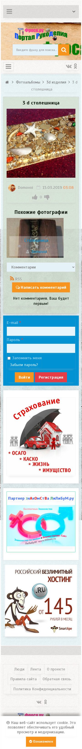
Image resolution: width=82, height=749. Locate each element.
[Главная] (8, 82)
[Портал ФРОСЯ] (41, 34)
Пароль (13, 339)
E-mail (12, 322)
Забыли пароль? (24, 364)
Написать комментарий (43, 287)
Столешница (36, 240)
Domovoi (25, 187)
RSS (18, 278)
